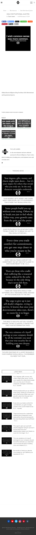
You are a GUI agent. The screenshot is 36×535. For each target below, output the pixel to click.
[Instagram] (20, 521)
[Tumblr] (27, 521)
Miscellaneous (13, 10)
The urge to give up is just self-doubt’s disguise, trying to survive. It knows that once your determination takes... (18, 323)
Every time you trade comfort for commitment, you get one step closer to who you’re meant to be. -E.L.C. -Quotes (23, 405)
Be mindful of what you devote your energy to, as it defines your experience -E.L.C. (23, 452)
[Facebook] (8, 521)
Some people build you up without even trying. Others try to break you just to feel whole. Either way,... (18, 231)
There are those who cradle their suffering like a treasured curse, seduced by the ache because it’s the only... (18, 292)
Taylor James (11, 16)
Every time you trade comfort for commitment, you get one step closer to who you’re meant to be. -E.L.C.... (18, 262)
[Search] (34, 2)
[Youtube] (12, 521)
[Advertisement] (18, 71)
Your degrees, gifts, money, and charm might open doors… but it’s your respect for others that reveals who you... (18, 200)
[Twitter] (16, 521)
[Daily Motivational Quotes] (8, 123)
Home (4, 10)
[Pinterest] (23, 521)
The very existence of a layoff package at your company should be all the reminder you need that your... (18, 354)
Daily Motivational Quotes (8, 128)
